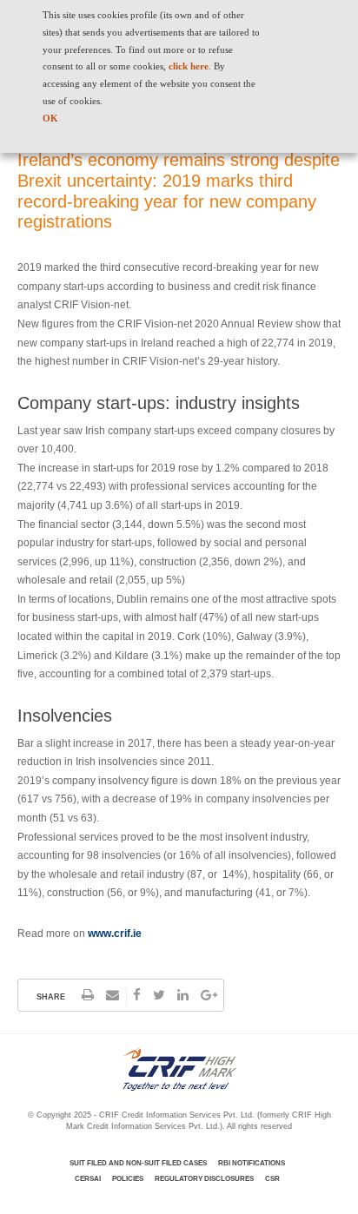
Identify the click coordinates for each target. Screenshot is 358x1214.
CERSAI (88, 1179)
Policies (127, 1179)
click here (189, 66)
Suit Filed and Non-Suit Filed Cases (138, 1163)
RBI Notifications (251, 1163)
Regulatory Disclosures (204, 1179)
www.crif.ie (115, 933)
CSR (272, 1179)
